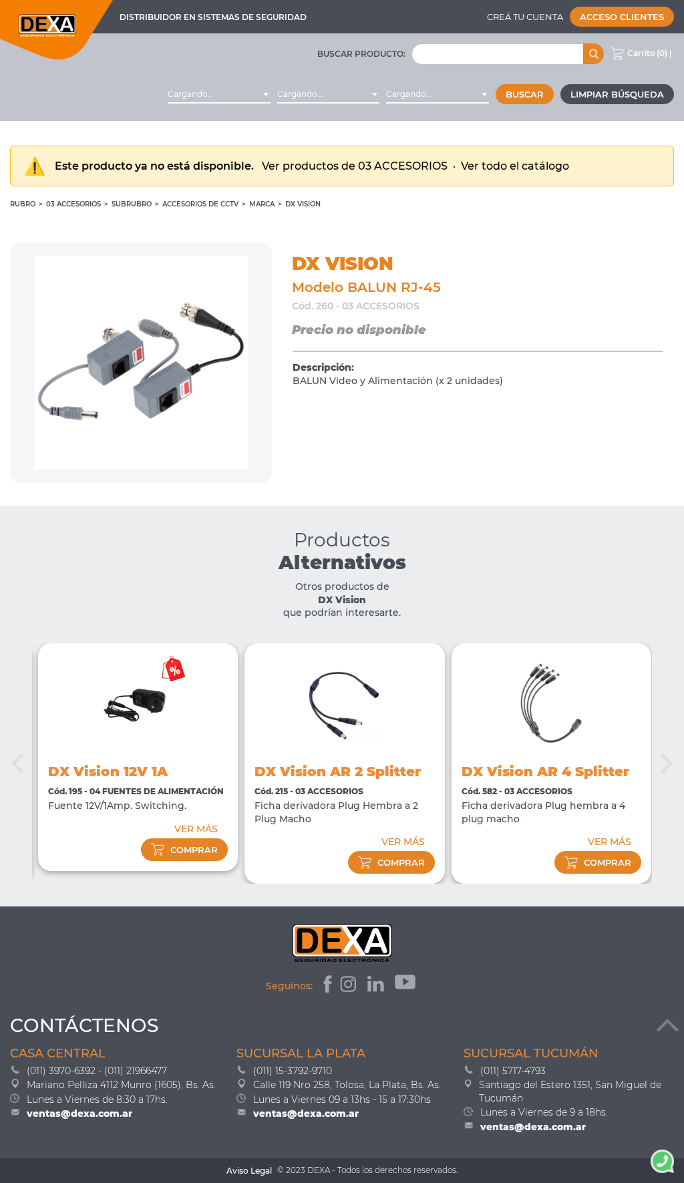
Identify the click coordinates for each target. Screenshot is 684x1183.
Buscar (525, 94)
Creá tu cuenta (525, 16)
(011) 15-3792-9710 (292, 1071)
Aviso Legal (249, 1171)
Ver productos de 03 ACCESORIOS (356, 166)
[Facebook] (326, 986)
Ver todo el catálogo (515, 166)
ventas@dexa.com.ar (79, 1114)
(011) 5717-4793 (513, 1071)
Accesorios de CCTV (200, 204)
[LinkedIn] (377, 986)
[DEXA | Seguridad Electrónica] (57, 29)
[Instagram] (349, 986)
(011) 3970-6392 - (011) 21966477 (97, 1071)
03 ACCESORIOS (73, 204)
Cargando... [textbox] (191, 94)
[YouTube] (406, 986)
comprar (194, 849)
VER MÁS (196, 829)
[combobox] (219, 94)
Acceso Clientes (622, 16)
